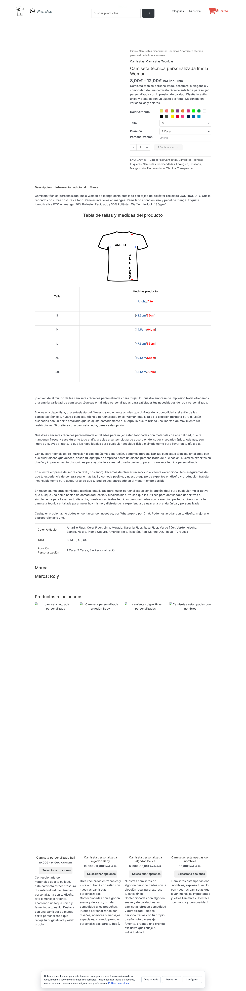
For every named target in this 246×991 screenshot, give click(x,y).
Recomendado (156, 168)
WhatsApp (44, 11)
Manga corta (138, 168)
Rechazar (171, 979)
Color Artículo (140, 112)
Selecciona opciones (191, 874)
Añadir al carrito (168, 147)
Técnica (171, 168)
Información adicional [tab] (70, 187)
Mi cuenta (195, 11)
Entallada (195, 164)
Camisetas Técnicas (166, 51)
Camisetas (145, 51)
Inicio (133, 51)
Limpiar (163, 138)
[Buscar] (148, 13)
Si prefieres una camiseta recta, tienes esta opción (89, 425)
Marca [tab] (94, 187)
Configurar (192, 979)
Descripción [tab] (43, 187)
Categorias (177, 11)
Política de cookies (118, 983)
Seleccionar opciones (56, 870)
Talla (133, 123)
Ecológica (182, 164)
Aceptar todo (151, 979)
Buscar (123, 6)
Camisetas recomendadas (159, 164)
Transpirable (185, 168)
